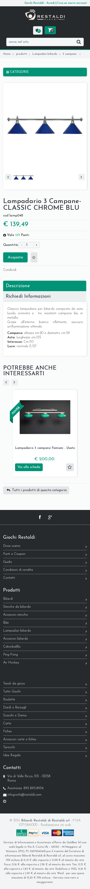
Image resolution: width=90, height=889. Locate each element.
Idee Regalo (12, 755)
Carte (7, 723)
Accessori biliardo (15, 638)
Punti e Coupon (14, 554)
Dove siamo (11, 546)
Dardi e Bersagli (14, 707)
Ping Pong (10, 654)
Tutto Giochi (12, 691)
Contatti (9, 578)
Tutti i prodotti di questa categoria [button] (39, 490)
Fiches (7, 731)
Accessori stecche (15, 615)
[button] (37, 30)
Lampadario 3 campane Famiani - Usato (45, 448)
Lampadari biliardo (44, 54)
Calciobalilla (11, 646)
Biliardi (8, 599)
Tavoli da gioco (14, 683)
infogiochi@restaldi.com (24, 794)
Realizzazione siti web (56, 825)
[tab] (44, 286)
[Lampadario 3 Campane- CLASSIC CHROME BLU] (23, 168)
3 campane (70, 54)
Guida (7, 562)
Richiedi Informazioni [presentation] (28, 296)
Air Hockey (11, 662)
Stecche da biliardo (17, 607)
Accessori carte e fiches (19, 739)
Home (7, 54)
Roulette (9, 699)
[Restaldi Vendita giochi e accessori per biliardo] (45, 14)
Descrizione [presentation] (18, 286)
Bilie (6, 622)
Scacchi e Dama (15, 715)
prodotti (21, 54)
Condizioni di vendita (18, 570)
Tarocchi (9, 747)
